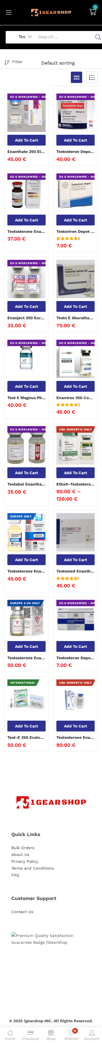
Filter (17, 61)
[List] (92, 77)
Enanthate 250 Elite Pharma (26, 151)
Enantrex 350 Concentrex (75, 397)
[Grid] (76, 77)
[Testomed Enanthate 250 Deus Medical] (75, 532)
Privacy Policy (24, 861)
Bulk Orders (22, 847)
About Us (20, 854)
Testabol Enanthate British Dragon (26, 484)
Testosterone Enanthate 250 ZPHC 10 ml (75, 737)
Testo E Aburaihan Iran (75, 318)
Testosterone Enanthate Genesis (26, 231)
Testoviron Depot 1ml (75, 231)
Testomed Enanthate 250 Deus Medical (75, 571)
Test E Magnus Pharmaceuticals (26, 397)
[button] (92, 12)
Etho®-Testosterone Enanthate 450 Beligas (75, 484)
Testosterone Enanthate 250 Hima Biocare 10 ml (26, 571)
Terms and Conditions (32, 868)
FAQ (15, 875)
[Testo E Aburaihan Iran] (75, 279)
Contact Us (22, 911)
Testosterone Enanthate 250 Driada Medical (26, 658)
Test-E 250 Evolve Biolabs (26, 737)
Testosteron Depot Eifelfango (75, 658)
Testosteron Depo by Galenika (75, 151)
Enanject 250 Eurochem (26, 318)
